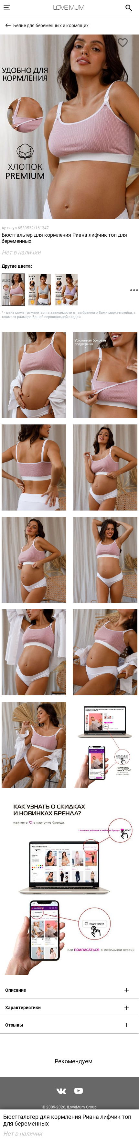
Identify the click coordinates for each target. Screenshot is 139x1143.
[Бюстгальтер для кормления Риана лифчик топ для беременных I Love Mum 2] (34, 375)
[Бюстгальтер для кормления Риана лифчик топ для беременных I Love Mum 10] (34, 745)
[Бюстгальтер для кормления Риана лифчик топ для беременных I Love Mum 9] (105, 652)
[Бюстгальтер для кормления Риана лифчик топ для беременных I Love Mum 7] (105, 560)
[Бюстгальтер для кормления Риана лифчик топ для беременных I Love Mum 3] (105, 375)
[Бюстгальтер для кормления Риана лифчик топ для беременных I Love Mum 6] (34, 560)
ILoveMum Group (82, 1107)
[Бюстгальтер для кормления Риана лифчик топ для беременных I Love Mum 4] (34, 467)
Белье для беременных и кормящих (51, 25)
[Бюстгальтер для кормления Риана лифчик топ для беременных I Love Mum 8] (34, 652)
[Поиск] (126, 7)
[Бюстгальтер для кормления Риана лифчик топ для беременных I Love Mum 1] (69, 127)
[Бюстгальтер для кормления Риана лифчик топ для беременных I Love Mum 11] (105, 745)
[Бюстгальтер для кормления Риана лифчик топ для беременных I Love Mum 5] (105, 467)
